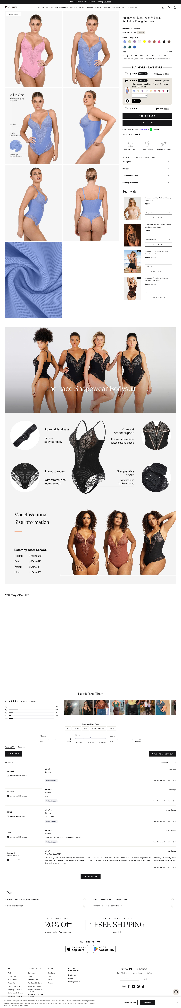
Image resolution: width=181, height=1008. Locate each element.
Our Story (51, 973)
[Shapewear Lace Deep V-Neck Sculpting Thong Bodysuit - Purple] (10, 664)
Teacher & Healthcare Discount (35, 995)
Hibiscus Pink (159, 41)
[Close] (177, 1002)
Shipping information (130, 183)
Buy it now (147, 123)
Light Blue (124, 41)
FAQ (9, 973)
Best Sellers (43, 7)
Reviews (51, 983)
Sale (123, 7)
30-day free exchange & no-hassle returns (140, 157)
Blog (49, 976)
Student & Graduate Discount (35, 990)
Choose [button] (136, 101)
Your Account (12, 980)
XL (136, 55)
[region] (120, 707)
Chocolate (154, 41)
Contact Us (12, 976)
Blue (134, 47)
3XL (147, 55)
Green (129, 47)
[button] (91, 49)
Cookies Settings (130, 1002)
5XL (159, 55)
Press (50, 980)
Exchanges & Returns (15, 993)
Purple (134, 41)
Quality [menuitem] (111, 728)
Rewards (31, 976)
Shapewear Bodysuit (103, 7)
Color (130, 38)
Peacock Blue (124, 47)
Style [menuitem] (85, 728)
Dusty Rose (149, 41)
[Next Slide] (174, 707)
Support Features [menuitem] (98, 728)
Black (164, 41)
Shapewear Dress (61, 7)
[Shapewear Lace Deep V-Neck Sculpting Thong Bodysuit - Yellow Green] (6, 664)
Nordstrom (72, 975)
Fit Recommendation (130, 176)
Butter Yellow (144, 41)
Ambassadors (33, 980)
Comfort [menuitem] (76, 728)
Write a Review (165, 754)
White (139, 41)
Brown (169, 41)
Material (126, 169)
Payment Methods (14, 986)
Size (147, 52)
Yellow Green (129, 41)
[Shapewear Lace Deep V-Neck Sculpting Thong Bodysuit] (22, 631)
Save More (32, 973)
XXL (141, 55)
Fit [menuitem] (68, 728)
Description (127, 162)
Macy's (70, 978)
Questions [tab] (21, 747)
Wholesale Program (35, 986)
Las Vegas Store (133, 7)
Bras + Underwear (77, 7)
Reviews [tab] (10, 747)
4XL (153, 55)
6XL (165, 55)
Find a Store (12, 983)
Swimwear (89, 7)
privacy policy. (23, 1005)
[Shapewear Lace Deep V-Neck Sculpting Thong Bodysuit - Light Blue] (3, 664)
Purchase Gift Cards (35, 983)
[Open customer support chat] (176, 992)
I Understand (147, 1002)
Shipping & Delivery (15, 990)
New (51, 7)
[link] (11, 7)
